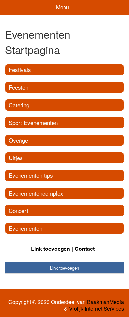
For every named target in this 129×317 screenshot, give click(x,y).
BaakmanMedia (105, 302)
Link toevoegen (50, 248)
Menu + (64, 7)
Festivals (20, 70)
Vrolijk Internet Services (96, 308)
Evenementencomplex (36, 193)
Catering (19, 105)
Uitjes (16, 158)
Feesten (18, 87)
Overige (18, 140)
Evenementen (25, 228)
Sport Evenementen (33, 122)
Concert (18, 210)
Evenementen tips (31, 175)
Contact (85, 248)
